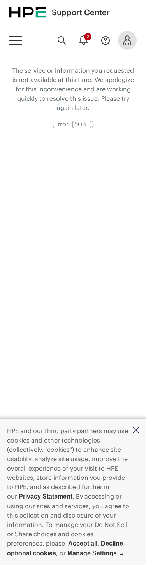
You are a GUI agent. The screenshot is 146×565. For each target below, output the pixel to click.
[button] (136, 430)
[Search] (62, 40)
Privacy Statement (45, 496)
